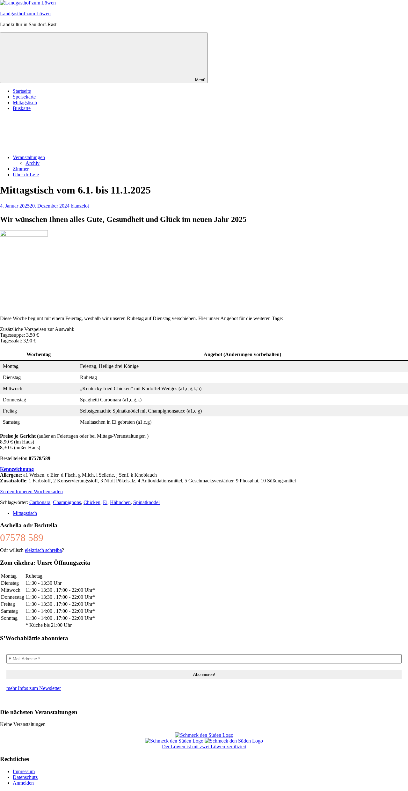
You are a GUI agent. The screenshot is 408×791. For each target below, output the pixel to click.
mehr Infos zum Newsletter (33, 688)
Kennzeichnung (17, 469)
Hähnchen (120, 502)
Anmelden (23, 783)
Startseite (22, 91)
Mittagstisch (25, 102)
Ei (105, 502)
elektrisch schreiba (43, 550)
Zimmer (21, 169)
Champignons (67, 502)
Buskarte (22, 108)
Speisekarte (24, 96)
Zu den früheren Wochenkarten (31, 491)
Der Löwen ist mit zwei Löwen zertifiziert (204, 746)
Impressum (24, 771)
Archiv (33, 163)
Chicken (92, 502)
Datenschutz (25, 777)
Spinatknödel (146, 502)
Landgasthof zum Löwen (25, 13)
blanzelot (80, 206)
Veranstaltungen (29, 157)
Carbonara (39, 502)
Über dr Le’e (26, 174)
